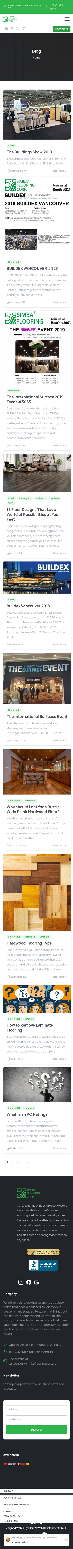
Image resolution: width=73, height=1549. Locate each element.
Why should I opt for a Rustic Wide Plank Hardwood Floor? (33, 809)
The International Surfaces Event (37, 716)
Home (36, 57)
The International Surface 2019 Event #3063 (35, 399)
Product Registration (16, 1504)
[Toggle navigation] (67, 19)
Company (8, 1491)
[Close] (66, 1539)
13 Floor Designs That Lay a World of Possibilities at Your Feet (33, 514)
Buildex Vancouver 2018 (28, 606)
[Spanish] (27, 1464)
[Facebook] (6, 29)
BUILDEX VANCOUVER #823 (32, 268)
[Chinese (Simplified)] (5, 1464)
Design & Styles (12, 1497)
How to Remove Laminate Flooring (30, 1027)
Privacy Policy (11, 1516)
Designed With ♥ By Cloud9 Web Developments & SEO (36, 1528)
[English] (14, 1464)
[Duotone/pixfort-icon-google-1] (36, 1282)
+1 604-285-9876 (57, 7)
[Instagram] (23, 29)
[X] (18, 29)
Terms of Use (10, 1521)
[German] (23, 1464)
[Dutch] (10, 1464)
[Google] (12, 29)
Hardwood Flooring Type (29, 943)
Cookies (7, 1511)
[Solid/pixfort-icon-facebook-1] (29, 1282)
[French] (19, 1464)
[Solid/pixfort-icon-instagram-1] (21, 1282)
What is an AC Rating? (27, 1114)
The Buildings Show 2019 (29, 152)
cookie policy (20, 1542)
